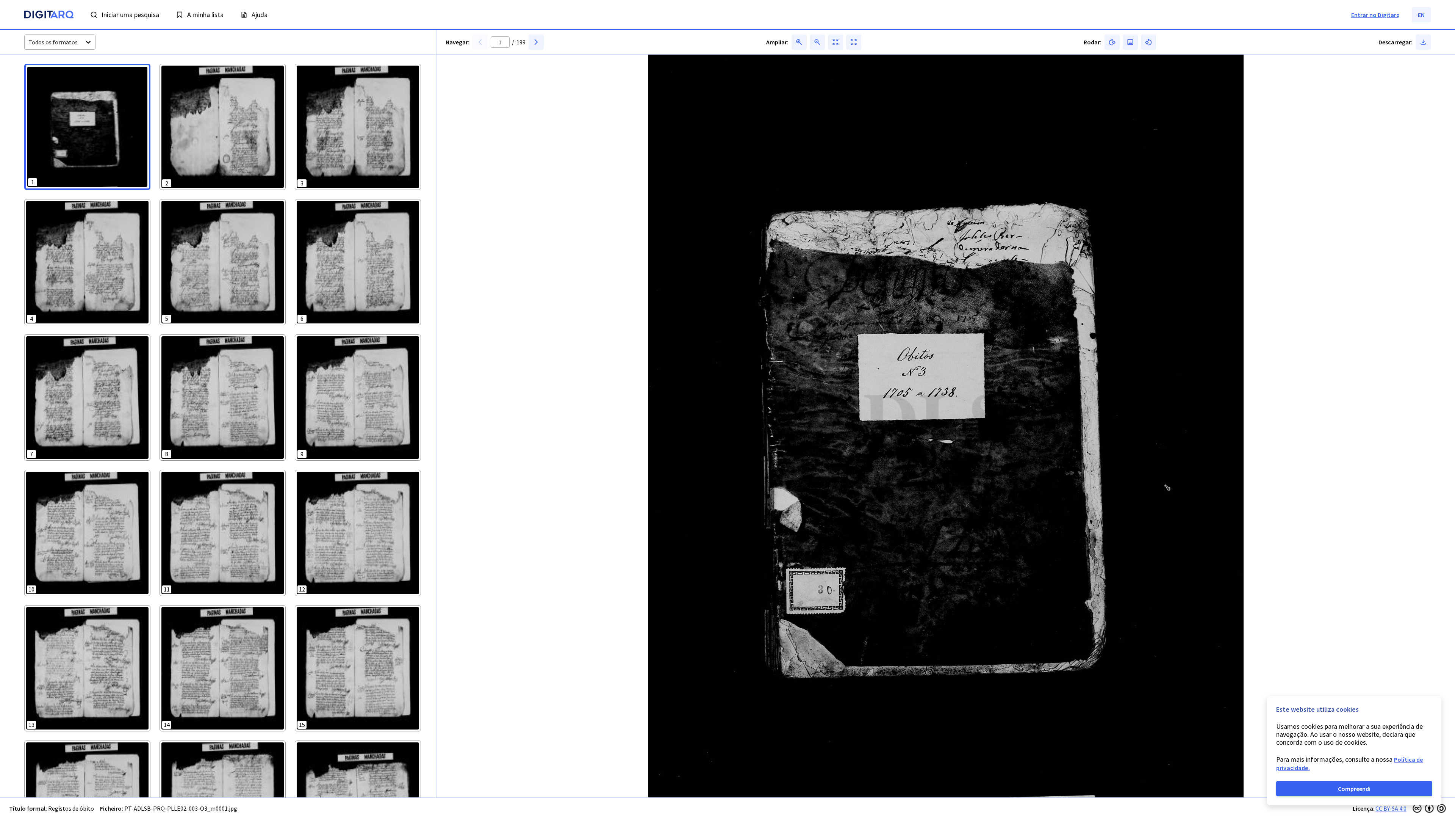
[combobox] (29, 42)
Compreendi (1354, 788)
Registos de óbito (71, 808)
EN (1421, 15)
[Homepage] (49, 15)
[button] (87, 127)
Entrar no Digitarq (1375, 15)
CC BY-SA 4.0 (1390, 808)
